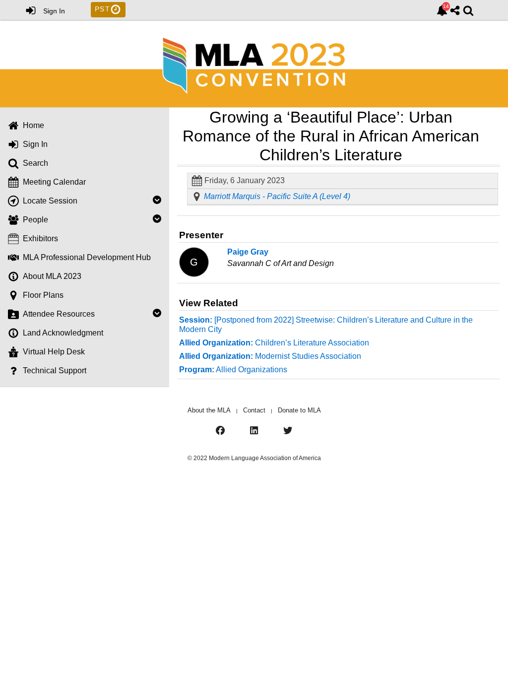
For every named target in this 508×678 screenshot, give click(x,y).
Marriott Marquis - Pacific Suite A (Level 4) (277, 197)
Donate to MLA (299, 410)
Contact (254, 410)
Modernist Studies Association (270, 356)
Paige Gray (247, 252)
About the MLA (209, 410)
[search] (468, 9)
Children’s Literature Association (274, 343)
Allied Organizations (233, 369)
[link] (442, 10)
